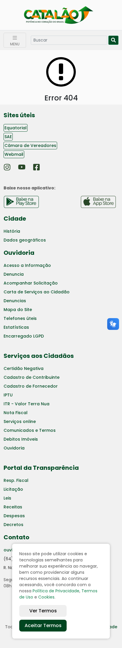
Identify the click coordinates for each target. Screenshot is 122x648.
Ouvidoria (14, 448)
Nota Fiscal (16, 413)
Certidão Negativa (24, 368)
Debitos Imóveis (21, 439)
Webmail (13, 154)
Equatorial (15, 128)
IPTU (8, 395)
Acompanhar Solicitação (31, 283)
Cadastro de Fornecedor (31, 386)
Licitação (13, 489)
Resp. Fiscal (16, 480)
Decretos (13, 525)
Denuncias (15, 301)
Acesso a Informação (27, 265)
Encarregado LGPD (24, 336)
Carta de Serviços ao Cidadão (37, 292)
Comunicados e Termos (30, 430)
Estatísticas (16, 327)
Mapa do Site (18, 310)
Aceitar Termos (43, 625)
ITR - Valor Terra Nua (26, 404)
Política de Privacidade (56, 591)
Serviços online (20, 421)
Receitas (13, 507)
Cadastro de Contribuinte (32, 377)
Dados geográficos (25, 240)
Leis (7, 498)
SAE (8, 137)
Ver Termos (43, 610)
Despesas (14, 516)
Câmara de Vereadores (30, 145)
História (12, 231)
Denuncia (14, 274)
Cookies (46, 597)
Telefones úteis (20, 318)
